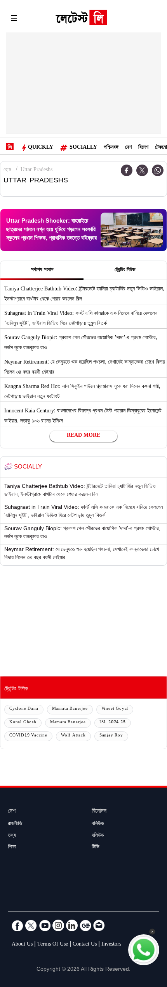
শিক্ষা (12, 847)
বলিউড (98, 824)
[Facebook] (126, 170)
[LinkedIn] (72, 925)
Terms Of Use (52, 945)
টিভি (95, 847)
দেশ (128, 148)
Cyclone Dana (23, 709)
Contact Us (85, 945)
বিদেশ (143, 148)
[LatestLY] (81, 19)
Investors (111, 945)
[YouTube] (44, 925)
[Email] (99, 925)
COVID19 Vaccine (28, 736)
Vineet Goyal (115, 709)
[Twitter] (142, 170)
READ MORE (83, 436)
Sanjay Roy (111, 736)
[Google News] (85, 925)
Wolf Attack (73, 736)
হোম (7, 170)
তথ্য (12, 836)
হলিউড (98, 836)
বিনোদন (99, 812)
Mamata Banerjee (70, 709)
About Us (22, 945)
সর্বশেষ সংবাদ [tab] (42, 270)
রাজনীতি (15, 824)
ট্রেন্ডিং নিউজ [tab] (125, 270)
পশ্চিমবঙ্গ (111, 148)
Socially (83, 148)
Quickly (40, 148)
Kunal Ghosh (23, 722)
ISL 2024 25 (112, 722)
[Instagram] (58, 925)
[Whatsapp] (158, 170)
